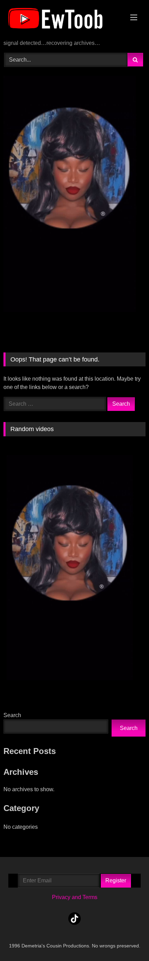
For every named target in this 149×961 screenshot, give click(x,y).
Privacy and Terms (74, 897)
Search (12, 715)
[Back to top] (127, 940)
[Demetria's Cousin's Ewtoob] (61, 20)
